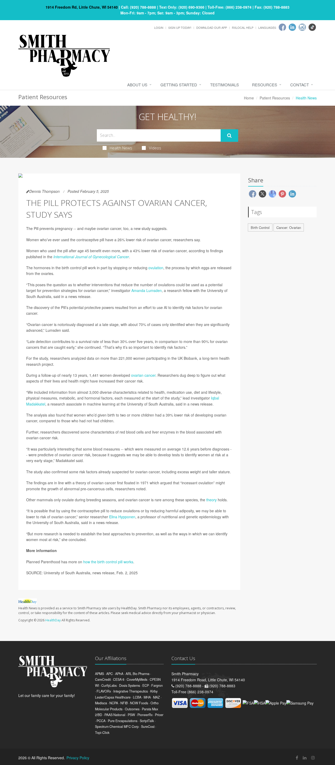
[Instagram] (302, 27)
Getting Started (178, 84)
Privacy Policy (77, 757)
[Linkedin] (292, 27)
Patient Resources (275, 97)
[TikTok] (312, 27)
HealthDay (53, 620)
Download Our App (211, 27)
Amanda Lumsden (146, 290)
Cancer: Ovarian (288, 227)
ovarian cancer (143, 375)
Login (158, 27)
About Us (137, 84)
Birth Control (260, 227)
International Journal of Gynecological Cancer (91, 256)
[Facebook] (282, 27)
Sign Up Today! (179, 27)
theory (211, 499)
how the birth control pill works (108, 561)
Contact (299, 84)
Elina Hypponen (122, 516)
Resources (264, 84)
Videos (155, 147)
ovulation (155, 267)
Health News (121, 147)
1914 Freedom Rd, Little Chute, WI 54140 (82, 7)
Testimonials (224, 84)
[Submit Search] (229, 135)
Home (249, 97)
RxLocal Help (242, 27)
